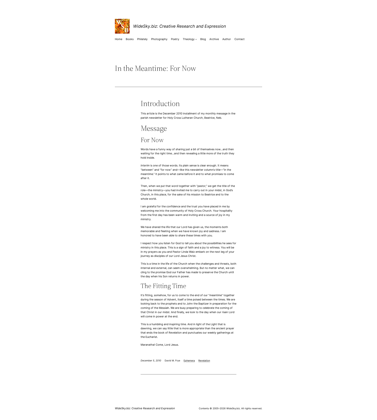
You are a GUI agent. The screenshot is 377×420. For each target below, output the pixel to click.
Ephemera (189, 360)
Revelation (204, 360)
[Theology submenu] (196, 39)
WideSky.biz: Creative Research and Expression (179, 26)
